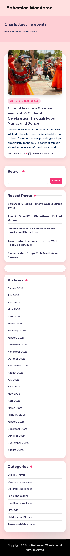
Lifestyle (13, 510)
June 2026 (14, 302)
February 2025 (17, 414)
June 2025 (14, 386)
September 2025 (18, 365)
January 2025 (16, 421)
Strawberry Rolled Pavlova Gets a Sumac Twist (35, 205)
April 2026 (14, 316)
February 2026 (17, 330)
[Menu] (64, 8)
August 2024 (16, 449)
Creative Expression (20, 482)
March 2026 (15, 323)
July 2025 (13, 379)
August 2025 (16, 372)
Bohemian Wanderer (29, 8)
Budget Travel (16, 474)
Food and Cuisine (18, 495)
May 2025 (14, 393)
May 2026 (14, 309)
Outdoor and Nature (20, 517)
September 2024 (18, 443)
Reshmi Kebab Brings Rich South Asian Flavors (33, 255)
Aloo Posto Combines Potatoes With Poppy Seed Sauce (32, 242)
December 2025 (17, 344)
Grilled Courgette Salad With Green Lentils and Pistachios (31, 230)
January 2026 (16, 337)
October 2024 (17, 435)
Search (14, 171)
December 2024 (18, 428)
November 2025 (17, 351)
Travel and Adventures (21, 524)
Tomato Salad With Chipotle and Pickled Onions (35, 218)
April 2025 (14, 400)
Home (7, 31)
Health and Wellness (20, 503)
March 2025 (15, 407)
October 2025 (16, 358)
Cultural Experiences (24, 100)
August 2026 (16, 288)
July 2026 (13, 295)
